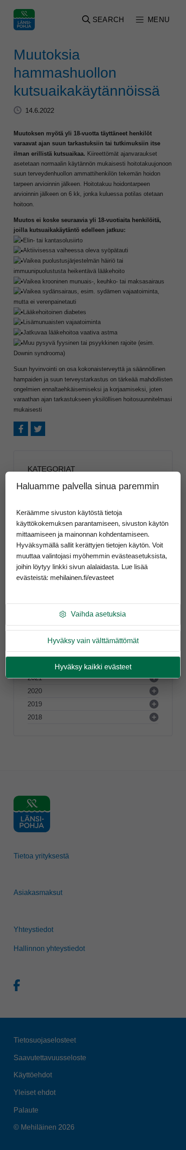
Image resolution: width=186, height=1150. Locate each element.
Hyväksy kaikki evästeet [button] (93, 667)
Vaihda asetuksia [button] (98, 614)
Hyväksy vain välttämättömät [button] (93, 641)
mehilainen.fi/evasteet (82, 577)
